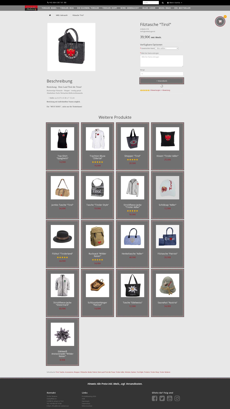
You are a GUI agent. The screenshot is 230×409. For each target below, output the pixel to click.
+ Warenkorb (161, 81)
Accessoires (69, 372)
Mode (90, 372)
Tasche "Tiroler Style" (97, 204)
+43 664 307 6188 (55, 404)
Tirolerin (147, 372)
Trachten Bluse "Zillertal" (97, 157)
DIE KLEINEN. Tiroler (88, 8)
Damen (133, 372)
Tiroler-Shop (154, 372)
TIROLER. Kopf (109, 8)
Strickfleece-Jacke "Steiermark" (62, 303)
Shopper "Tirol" (132, 155)
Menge (142, 70)
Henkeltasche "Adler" (132, 253)
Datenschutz (86, 404)
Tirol (57, 372)
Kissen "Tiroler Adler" (167, 155)
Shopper (77, 372)
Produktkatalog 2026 (89, 396)
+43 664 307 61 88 (57, 2)
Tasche (62, 372)
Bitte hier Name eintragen (150, 53)
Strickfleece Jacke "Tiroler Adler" (132, 206)
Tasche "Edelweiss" (132, 302)
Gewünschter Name (148, 48)
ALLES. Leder (148, 8)
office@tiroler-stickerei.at (60, 406)
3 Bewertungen (155, 90)
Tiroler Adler (120, 372)
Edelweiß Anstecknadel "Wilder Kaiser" (62, 354)
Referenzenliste (87, 406)
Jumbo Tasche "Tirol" (62, 204)
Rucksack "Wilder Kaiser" (97, 254)
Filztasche (83, 372)
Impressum (85, 401)
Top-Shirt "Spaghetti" (62, 157)
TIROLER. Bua (67, 8)
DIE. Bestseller (182, 8)
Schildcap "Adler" (167, 204)
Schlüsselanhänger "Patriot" (97, 303)
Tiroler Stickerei (165, 372)
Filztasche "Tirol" (78, 15)
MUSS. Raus (165, 8)
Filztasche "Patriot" (168, 253)
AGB (83, 399)
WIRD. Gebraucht (130, 8)
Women (127, 372)
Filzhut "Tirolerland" (62, 253)
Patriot (94, 372)
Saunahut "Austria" (167, 302)
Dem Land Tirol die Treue (106, 372)
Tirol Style (140, 372)
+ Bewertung (165, 90)
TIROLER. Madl (49, 8)
